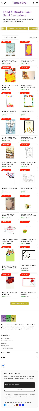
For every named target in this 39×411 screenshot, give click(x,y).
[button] (1, 3)
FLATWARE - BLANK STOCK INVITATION (29, 189)
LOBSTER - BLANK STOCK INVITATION (9, 293)
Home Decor (5, 345)
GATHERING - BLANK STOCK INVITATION (8, 214)
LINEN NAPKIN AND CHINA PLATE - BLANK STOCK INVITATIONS (28, 267)
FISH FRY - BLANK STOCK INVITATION (9, 189)
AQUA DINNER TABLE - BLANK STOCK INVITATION (9, 60)
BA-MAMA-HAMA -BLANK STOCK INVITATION (28, 60)
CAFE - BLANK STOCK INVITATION (27, 112)
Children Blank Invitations (15, 28)
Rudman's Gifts (16, 402)
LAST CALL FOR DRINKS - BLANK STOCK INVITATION (9, 267)
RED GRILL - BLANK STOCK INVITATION (28, 293)
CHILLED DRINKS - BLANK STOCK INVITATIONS (28, 137)
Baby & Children (6, 338)
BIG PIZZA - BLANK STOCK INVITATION (10, 86)
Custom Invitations (7, 341)
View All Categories (7, 348)
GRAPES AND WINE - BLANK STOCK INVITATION (28, 214)
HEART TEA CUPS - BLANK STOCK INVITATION (28, 240)
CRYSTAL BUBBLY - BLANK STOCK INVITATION (28, 163)
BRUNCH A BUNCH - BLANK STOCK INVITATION (28, 86)
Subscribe (19, 389)
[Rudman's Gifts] (8, 318)
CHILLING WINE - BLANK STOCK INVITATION (9, 163)
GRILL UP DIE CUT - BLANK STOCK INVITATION (10, 240)
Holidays (4, 343)
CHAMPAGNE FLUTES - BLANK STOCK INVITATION (9, 137)
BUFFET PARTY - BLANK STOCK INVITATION (9, 112)
